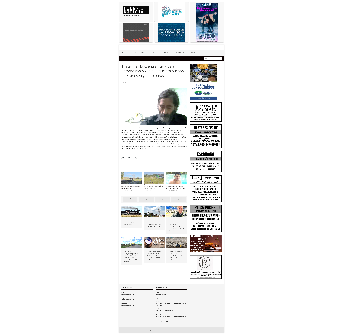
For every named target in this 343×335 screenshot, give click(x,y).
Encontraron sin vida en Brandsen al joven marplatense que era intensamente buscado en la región (176, 186)
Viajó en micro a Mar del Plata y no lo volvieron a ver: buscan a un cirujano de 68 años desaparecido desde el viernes (177, 225)
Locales (133, 53)
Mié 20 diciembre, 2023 (130, 83)
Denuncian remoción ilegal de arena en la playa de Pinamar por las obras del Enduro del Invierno (177, 255)
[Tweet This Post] (146, 199)
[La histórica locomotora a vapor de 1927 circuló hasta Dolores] (131, 216)
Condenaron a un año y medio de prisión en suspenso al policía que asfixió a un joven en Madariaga (154, 255)
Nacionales (193, 53)
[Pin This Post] (162, 199)
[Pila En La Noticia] (171, 47)
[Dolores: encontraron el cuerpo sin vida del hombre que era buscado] (154, 178)
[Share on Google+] (178, 199)
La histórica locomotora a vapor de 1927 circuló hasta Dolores (131, 223)
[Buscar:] (213, 58)
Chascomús (167, 53)
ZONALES (154, 53)
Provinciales (180, 53)
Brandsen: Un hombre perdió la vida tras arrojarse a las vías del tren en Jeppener (130, 186)
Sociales (144, 53)
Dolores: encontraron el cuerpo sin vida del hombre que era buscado (154, 185)
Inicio (123, 53)
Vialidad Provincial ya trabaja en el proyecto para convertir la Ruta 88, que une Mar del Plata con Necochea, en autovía (131, 256)
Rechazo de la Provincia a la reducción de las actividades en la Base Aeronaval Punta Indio (154, 223)
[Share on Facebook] (130, 199)
